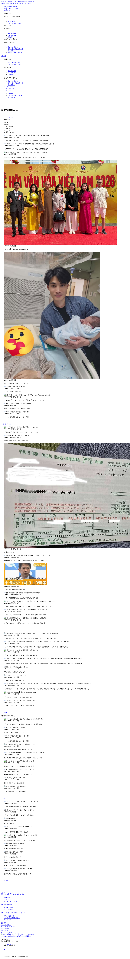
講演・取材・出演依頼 (11, 8)
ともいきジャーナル (14, 23)
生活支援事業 (12, 33)
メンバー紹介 (12, 21)
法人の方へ (11, 51)
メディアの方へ (9, 88)
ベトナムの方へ (9, 86)
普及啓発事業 (12, 35)
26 (7, 881)
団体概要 (7, 897)
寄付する (3, 56)
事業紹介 (11, 904)
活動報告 (10, 37)
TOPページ (4, 892)
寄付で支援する (13, 47)
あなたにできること (20, 912)
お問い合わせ (8, 10)
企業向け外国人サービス (15, 52)
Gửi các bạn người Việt (10, 6)
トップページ (8, 117)
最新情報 (10, 93)
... (2, 424)
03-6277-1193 (11, 944)
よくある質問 (12, 97)
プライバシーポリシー (15, 95)
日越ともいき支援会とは (15, 62)
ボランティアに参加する (15, 49)
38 (10, 424)
